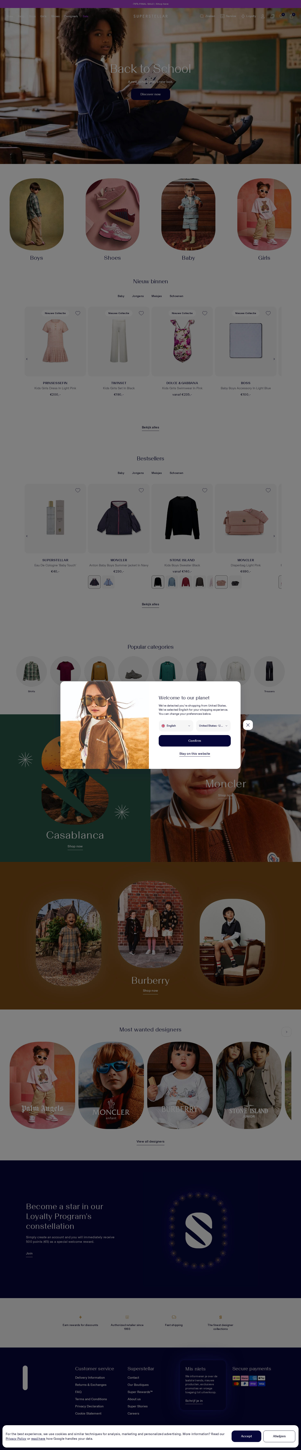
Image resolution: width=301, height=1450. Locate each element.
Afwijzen (279, 1436)
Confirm (194, 741)
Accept (246, 1436)
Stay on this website (194, 754)
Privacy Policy (16, 1439)
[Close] (248, 725)
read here (38, 1439)
